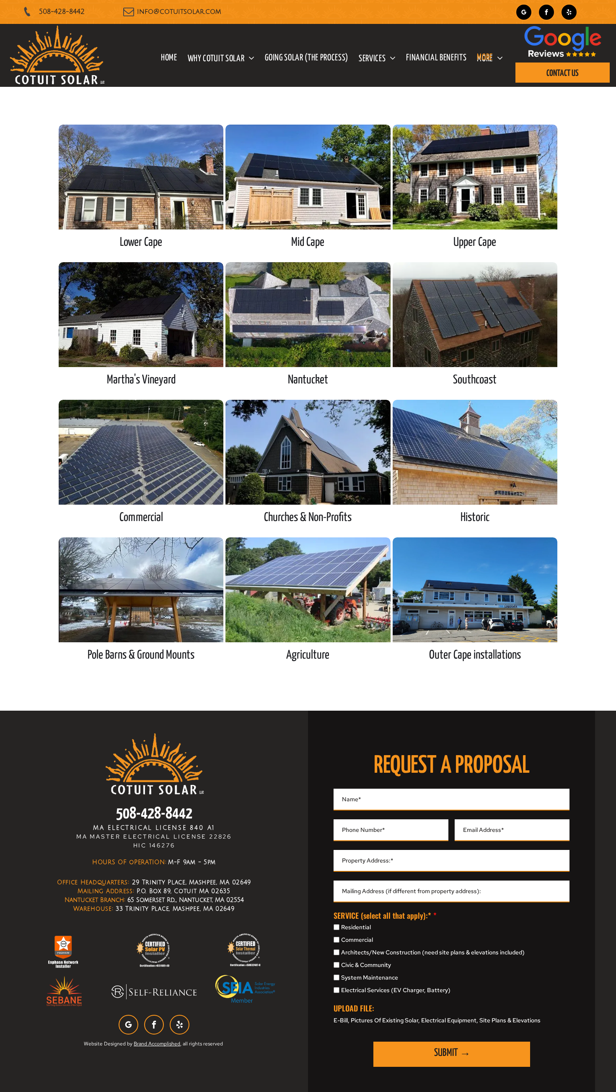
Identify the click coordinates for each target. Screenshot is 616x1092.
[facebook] (546, 13)
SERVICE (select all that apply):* (382, 915)
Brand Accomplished (157, 1043)
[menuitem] (163, 58)
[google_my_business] (523, 13)
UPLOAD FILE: (354, 1008)
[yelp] (569, 13)
